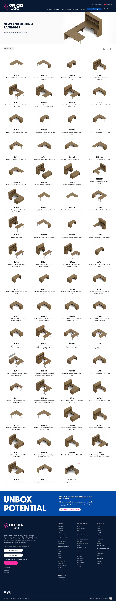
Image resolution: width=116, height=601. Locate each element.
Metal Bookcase (61, 557)
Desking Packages (81, 528)
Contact (100, 559)
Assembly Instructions (101, 537)
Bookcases (79, 560)
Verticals (59, 551)
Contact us (99, 561)
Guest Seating (61, 528)
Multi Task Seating (61, 532)
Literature (99, 530)
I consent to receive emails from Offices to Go (17, 559)
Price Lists (99, 532)
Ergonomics (99, 543)
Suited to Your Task (61, 579)
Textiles (98, 526)
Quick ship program (94, 9)
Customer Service (103, 548)
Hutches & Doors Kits (81, 547)
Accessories (80, 564)
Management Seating (62, 537)
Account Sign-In (7, 570)
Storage (59, 555)
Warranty (99, 555)
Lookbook (99, 534)
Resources (100, 524)
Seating (60, 524)
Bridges (79, 551)
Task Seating (60, 530)
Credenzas (79, 549)
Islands (78, 545)
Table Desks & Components (83, 534)
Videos (98, 541)
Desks (78, 526)
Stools (59, 539)
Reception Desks (80, 532)
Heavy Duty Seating (62, 534)
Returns (78, 554)
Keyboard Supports (62, 565)
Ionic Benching (80, 562)
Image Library (100, 539)
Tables (78, 530)
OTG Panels (79, 541)
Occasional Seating (62, 541)
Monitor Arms (60, 563)
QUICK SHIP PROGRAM (71, 509)
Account (7, 567)
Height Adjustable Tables (82, 539)
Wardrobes (79, 566)
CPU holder (60, 567)
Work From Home (61, 577)
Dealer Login (6, 572)
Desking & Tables (82, 524)
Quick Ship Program (101, 545)
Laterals (59, 549)
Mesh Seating (61, 526)
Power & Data (60, 569)
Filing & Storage (63, 546)
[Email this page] (104, 49)
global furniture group (96, 4)
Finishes (98, 528)
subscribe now (10, 563)
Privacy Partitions (61, 571)
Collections (62, 575)
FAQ (97, 551)
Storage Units (80, 558)
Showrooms (99, 563)
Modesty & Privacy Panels (82, 543)
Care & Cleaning (100, 553)
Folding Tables (80, 537)
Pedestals (79, 556)
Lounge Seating (61, 543)
